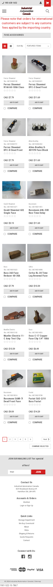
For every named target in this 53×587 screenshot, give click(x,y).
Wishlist (26, 502)
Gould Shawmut (9, 204)
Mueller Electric (9, 330)
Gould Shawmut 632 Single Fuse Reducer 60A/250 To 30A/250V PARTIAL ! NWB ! (14, 212)
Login (22, 506)
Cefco (31, 267)
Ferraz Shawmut (9, 78)
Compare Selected (40, 446)
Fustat (31, 392)
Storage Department (26, 520)
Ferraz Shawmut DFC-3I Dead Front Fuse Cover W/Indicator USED (13, 149)
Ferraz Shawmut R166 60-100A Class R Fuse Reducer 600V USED (14, 86)
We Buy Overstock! (26, 523)
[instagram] (30, 556)
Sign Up (30, 506)
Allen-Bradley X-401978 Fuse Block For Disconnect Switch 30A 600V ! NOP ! (38, 149)
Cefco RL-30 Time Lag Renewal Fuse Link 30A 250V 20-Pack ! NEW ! (38, 274)
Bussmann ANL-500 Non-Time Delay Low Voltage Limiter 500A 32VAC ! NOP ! (39, 212)
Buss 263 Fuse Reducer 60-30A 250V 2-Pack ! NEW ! (14, 274)
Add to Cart (14, 102)
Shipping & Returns (26, 534)
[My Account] (40, 3)
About (26, 527)
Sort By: (20, 46)
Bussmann (32, 204)
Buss (5, 267)
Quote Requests (26, 537)
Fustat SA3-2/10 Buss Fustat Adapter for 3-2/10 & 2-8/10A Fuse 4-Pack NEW (38, 400)
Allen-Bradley (33, 141)
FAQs (26, 530)
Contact (26, 540)
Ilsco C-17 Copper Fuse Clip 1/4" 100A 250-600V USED (39, 337)
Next (45, 439)
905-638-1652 (11, 3)
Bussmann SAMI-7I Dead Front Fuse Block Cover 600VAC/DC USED (13, 400)
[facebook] (23, 556)
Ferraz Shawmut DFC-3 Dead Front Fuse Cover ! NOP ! (38, 86)
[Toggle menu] (4, 11)
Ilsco (30, 330)
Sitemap (37, 581)
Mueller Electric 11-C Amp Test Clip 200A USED (14, 337)
